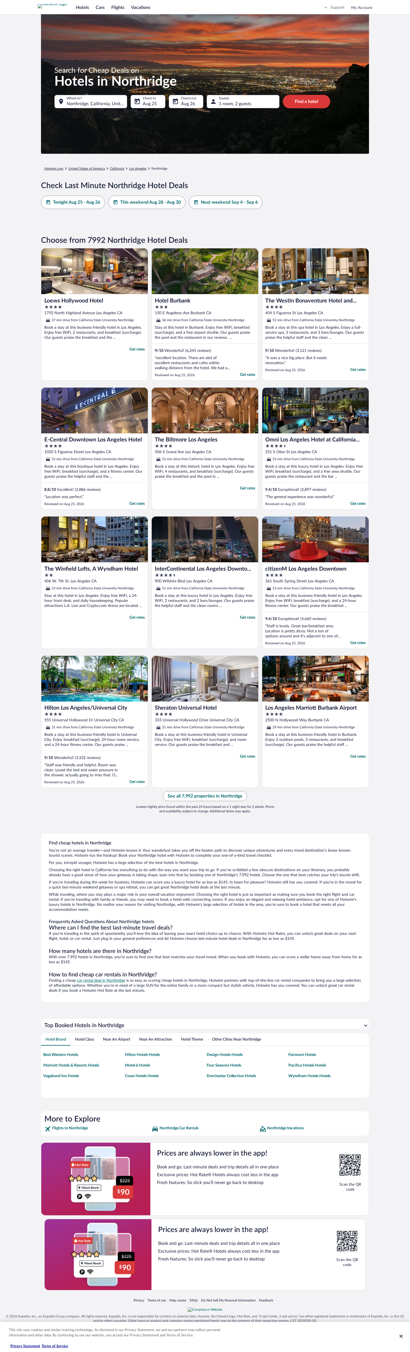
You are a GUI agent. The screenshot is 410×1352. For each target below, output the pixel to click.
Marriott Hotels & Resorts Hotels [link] (71, 1065)
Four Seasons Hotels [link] (224, 1065)
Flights (117, 7)
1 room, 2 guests (235, 104)
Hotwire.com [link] (53, 168)
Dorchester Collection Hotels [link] (231, 1076)
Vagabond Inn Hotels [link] (61, 1076)
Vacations (140, 7)
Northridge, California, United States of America (97, 104)
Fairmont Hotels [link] (302, 1055)
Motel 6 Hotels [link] (137, 1065)
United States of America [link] (86, 168)
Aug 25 (150, 104)
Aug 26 (188, 104)
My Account (361, 8)
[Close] (401, 1336)
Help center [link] (177, 1300)
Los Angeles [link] (137, 168)
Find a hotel (306, 101)
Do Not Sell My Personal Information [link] (228, 1300)
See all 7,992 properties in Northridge (205, 796)
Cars (100, 7)
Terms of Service (55, 1346)
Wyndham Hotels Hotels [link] (309, 1076)
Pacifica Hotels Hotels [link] (307, 1065)
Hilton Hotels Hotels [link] (142, 1055)
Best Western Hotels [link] (60, 1055)
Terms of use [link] (157, 1300)
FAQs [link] (194, 1300)
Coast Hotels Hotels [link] (142, 1076)
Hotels (82, 7)
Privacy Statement (25, 1346)
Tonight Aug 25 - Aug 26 (76, 202)
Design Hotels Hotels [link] (225, 1055)
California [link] (117, 168)
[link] (97, 1129)
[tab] (56, 1039)
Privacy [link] (139, 1300)
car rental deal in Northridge (101, 981)
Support (337, 7)
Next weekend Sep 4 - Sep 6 (229, 202)
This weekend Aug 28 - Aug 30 (150, 202)
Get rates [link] (137, 349)
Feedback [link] (266, 1300)
